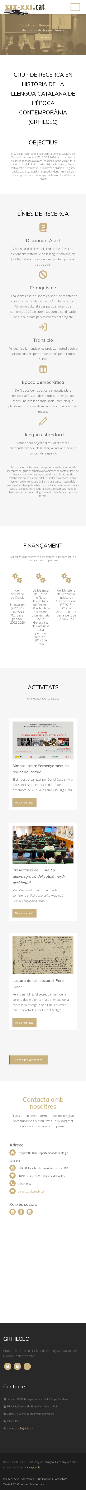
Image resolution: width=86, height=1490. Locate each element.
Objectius (44, 37)
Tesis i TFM (11, 1484)
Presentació (11, 1479)
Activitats (61, 1479)
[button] (75, 7)
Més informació (24, 802)
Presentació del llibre (39, 876)
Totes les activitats (28, 1060)
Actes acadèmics (32, 1484)
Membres (27, 1479)
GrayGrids (33, 1467)
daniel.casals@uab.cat (30, 1191)
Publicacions (44, 1479)
